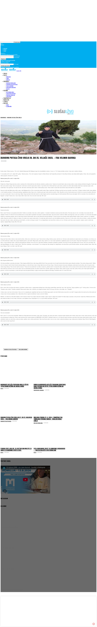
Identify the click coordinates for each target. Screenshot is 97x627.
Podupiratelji (7, 98)
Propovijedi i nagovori (11, 87)
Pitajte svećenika (9, 86)
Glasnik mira (9, 106)
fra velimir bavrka (23, 349)
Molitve (8, 89)
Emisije (5, 73)
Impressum (5, 48)
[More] (29, 164)
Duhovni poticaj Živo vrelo (12, 84)
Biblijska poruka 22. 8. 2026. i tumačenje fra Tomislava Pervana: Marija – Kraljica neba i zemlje (48, 419)
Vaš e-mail (16, 64)
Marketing (6, 100)
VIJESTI (5, 75)
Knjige (7, 105)
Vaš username (17, 56)
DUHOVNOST (6, 81)
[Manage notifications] (94, 624)
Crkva (7, 78)
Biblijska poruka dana (11, 83)
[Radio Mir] (15, 607)
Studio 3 (5, 101)
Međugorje (8, 77)
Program (4, 49)
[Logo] (5, 70)
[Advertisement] (48, 337)
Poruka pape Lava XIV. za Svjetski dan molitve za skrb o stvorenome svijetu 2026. (16, 449)
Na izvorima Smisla (10, 92)
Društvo (8, 80)
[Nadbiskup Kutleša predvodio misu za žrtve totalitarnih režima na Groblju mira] (17, 372)
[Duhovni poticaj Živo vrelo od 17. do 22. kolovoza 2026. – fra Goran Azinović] (17, 405)
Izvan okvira (8, 96)
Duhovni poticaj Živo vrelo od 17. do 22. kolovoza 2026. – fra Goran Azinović (16, 418)
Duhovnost (3, 117)
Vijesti (2, 388)
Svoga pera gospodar (10, 93)
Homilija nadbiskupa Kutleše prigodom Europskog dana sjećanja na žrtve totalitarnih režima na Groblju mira (50, 386)
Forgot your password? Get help (8, 60)
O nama (4, 51)
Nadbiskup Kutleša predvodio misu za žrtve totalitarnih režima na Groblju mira (14, 385)
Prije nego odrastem (10, 95)
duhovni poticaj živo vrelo (10, 349)
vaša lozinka (16, 57)
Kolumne (5, 90)
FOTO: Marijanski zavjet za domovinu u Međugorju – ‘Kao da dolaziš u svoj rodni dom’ (49, 449)
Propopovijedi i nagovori (39, 390)
